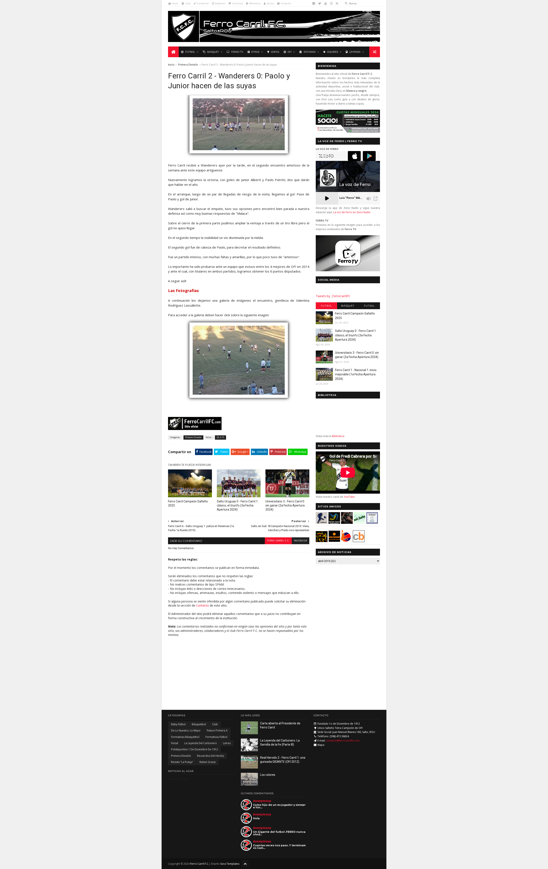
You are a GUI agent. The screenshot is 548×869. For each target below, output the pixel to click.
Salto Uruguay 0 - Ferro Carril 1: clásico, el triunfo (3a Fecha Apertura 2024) (237, 505)
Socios (270, 3)
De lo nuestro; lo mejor (186, 730)
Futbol (326, 305)
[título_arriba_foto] (238, 155)
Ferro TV (237, 51)
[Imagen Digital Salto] (347, 523)
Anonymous (262, 801)
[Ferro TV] (348, 270)
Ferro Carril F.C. (278, 540)
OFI (290, 51)
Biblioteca (255, 3)
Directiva (237, 3)
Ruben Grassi (208, 762)
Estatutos (220, 3)
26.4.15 (220, 437)
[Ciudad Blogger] (359, 541)
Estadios (310, 51)
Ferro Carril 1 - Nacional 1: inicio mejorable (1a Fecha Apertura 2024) (356, 374)
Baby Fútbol (178, 724)
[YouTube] (325, 3)
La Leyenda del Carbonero (200, 743)
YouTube (349, 497)
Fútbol (190, 51)
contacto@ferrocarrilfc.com (343, 740)
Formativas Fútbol (216, 737)
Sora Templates (229, 864)
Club (188, 3)
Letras (227, 743)
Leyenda (354, 51)
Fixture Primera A (217, 730)
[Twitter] (319, 3)
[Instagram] (331, 3)
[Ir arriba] (245, 863)
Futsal (369, 305)
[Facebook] (314, 3)
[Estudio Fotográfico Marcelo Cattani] (334, 523)
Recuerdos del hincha (210, 756)
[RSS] (337, 3)
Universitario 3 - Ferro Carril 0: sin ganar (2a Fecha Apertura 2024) (285, 505)
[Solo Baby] (359, 523)
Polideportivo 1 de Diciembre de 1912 (194, 749)
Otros (255, 51)
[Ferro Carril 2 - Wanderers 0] (238, 400)
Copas (275, 51)
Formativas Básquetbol (185, 737)
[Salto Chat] (334, 541)
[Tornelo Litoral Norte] (346, 541)
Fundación (203, 3)
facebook (300, 540)
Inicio (175, 3)
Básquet (213, 51)
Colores (332, 51)
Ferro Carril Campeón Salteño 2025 (188, 503)
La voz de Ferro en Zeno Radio (352, 212)
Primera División (188, 64)
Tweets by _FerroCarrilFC (333, 296)
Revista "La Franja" (182, 762)
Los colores (267, 774)
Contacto (286, 3)
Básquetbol (199, 724)
